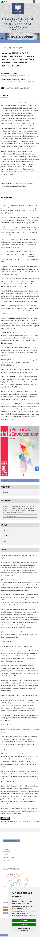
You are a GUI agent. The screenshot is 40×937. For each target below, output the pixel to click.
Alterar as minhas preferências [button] (24, 929)
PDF (5, 480)
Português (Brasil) (9, 860)
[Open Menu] (2, 38)
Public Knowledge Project (8, 703)
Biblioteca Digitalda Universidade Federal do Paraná (18, 24)
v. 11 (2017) (19, 48)
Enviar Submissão (11, 841)
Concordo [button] (24, 920)
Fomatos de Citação (10, 516)
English (5, 854)
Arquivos (11, 48)
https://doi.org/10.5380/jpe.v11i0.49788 (18, 88)
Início (4, 48)
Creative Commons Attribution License (14, 656)
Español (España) (9, 857)
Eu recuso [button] (24, 924)
